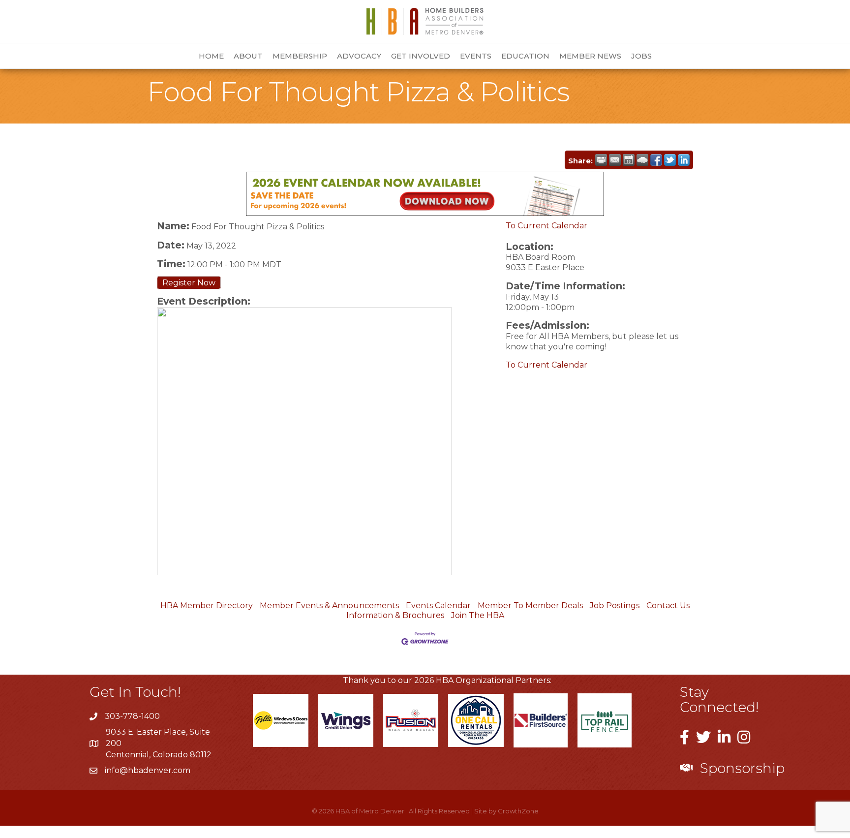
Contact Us (668, 605)
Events (475, 56)
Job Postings (614, 605)
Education (525, 56)
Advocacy (359, 56)
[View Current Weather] (642, 160)
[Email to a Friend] (615, 160)
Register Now (188, 282)
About (248, 56)
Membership (300, 56)
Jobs (641, 56)
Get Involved (420, 56)
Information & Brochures (395, 615)
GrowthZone (518, 811)
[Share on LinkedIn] (684, 160)
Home (211, 56)
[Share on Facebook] (656, 160)
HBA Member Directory (206, 605)
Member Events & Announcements (329, 605)
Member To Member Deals (530, 605)
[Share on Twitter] (670, 160)
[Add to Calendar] (629, 160)
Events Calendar (438, 605)
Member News (590, 56)
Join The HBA (477, 615)
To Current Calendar (546, 225)
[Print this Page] (601, 160)
